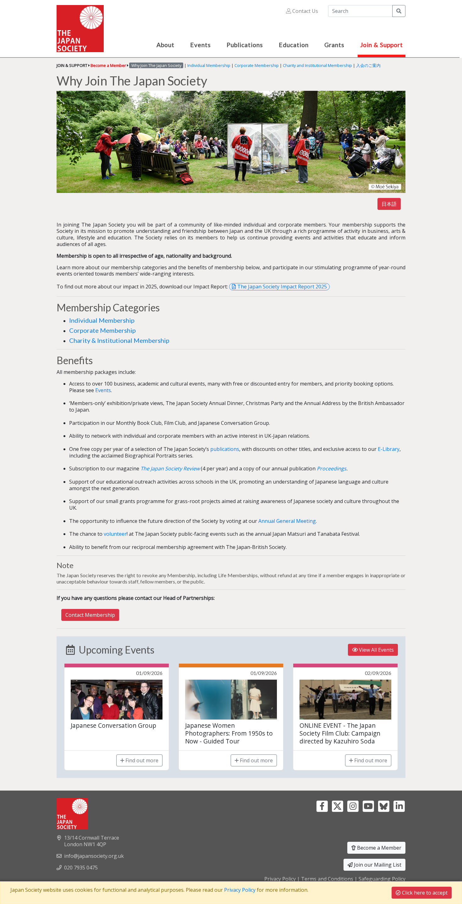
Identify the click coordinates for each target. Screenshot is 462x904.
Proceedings (331, 468)
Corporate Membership (256, 65)
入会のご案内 (368, 65)
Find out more (141, 760)
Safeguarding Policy (382, 878)
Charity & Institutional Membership (119, 340)
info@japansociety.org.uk (94, 855)
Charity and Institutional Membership (317, 65)
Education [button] (294, 44)
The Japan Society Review (170, 468)
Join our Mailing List (377, 864)
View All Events (376, 649)
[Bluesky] (383, 805)
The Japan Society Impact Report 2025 (282, 286)
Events (103, 390)
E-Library (388, 449)
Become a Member (378, 847)
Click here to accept (424, 892)
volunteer (115, 533)
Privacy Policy (280, 878)
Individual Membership (208, 65)
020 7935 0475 (81, 867)
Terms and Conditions (327, 878)
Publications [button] (245, 44)
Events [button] (200, 44)
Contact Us (304, 11)
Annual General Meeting (287, 521)
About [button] (165, 44)
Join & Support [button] (381, 44)
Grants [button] (334, 44)
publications (224, 449)
